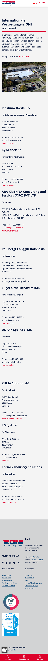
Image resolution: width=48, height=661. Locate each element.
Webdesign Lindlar (9, 650)
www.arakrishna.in (10, 230)
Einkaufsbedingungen (33, 583)
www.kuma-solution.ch (12, 418)
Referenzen (6, 575)
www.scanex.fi (8, 185)
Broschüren (6, 578)
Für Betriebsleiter (8, 586)
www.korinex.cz (9, 502)
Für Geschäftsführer (9, 583)
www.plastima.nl (9, 143)
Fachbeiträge (7, 580)
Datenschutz (29, 578)
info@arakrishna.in (14, 227)
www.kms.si (7, 460)
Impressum (29, 575)
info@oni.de (24, 56)
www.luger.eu (8, 323)
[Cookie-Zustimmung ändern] (4, 650)
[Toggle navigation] (43, 3)
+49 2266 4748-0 (37, 559)
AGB (26, 580)
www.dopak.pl (8, 365)
